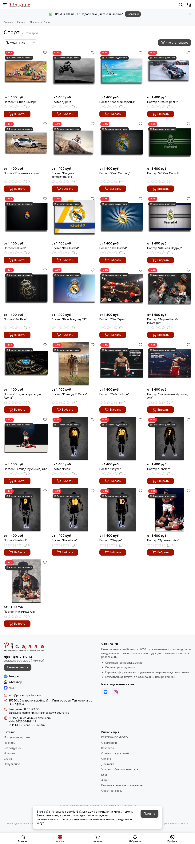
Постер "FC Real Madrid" (163, 173)
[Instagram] (116, 692)
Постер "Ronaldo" (158, 469)
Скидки (8, 758)
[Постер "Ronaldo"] (169, 439)
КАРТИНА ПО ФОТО (114, 737)
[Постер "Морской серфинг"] (121, 72)
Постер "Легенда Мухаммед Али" (25, 469)
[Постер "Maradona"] (74, 510)
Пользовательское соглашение (122, 785)
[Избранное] (45, 52)
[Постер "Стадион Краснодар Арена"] (26, 364)
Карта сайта (129, 805)
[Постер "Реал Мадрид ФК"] (74, 289)
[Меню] (5, 5)
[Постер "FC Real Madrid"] (169, 143)
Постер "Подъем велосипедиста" (63, 175)
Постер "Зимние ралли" (162, 102)
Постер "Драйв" (62, 102)
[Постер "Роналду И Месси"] (74, 364)
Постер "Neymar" (110, 469)
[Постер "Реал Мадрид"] (121, 143)
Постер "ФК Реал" (15, 319)
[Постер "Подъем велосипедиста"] (74, 143)
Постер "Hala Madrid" (113, 248)
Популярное (12, 764)
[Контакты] (189, 5)
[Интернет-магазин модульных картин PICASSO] (20, 4)
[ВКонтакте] (105, 692)
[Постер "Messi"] (74, 439)
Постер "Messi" (61, 469)
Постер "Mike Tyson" (112, 319)
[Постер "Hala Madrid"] (121, 218)
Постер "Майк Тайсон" (114, 394)
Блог (104, 774)
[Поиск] (180, 5)
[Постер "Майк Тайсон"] (121, 364)
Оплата (106, 758)
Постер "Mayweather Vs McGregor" (162, 321)
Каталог (21, 22)
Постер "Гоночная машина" (22, 173)
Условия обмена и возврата (119, 769)
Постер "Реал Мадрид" (114, 173)
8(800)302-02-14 (18, 657)
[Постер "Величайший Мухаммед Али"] (169, 364)
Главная (8, 22)
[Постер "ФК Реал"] (26, 289)
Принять (149, 814)
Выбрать (19, 114)
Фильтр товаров (177, 42)
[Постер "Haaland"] (26, 510)
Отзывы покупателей (115, 753)
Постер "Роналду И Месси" (69, 394)
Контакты (107, 748)
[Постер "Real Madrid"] (74, 218)
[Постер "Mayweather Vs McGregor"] (169, 289)
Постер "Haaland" (15, 540)
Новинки (9, 753)
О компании (109, 742)
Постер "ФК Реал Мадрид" (164, 248)
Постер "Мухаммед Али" (163, 540)
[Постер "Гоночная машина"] (26, 143)
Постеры (35, 22)
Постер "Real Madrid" (65, 248)
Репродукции (13, 748)
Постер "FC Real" (15, 248)
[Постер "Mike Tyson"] (121, 289)
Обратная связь (111, 790)
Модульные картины (17, 737)
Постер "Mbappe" (110, 540)
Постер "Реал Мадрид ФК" (69, 319)
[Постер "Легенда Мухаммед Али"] (26, 439)
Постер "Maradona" (64, 540)
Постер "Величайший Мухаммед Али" (168, 396)
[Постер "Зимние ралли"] (169, 72)
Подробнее (133, 14)
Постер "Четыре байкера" (21, 102)
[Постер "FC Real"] (26, 218)
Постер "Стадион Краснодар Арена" (23, 396)
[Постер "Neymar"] (121, 439)
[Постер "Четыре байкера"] (26, 72)
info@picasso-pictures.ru (25, 695)
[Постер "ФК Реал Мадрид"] (169, 218)
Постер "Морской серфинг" (117, 102)
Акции (105, 780)
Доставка (107, 764)
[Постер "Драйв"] (74, 72)
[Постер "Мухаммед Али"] (169, 510)
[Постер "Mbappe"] (121, 510)
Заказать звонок (18, 667)
